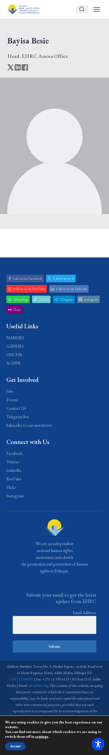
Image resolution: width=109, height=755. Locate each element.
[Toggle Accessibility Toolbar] (98, 744)
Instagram (15, 496)
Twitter (12, 462)
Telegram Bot (17, 417)
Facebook (14, 453)
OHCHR (14, 354)
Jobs (9, 391)
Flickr (11, 487)
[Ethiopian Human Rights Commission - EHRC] (22, 9)
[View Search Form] (82, 9)
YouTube (13, 479)
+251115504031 (20, 679)
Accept (15, 746)
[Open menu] (96, 9)
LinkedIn (13, 470)
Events (12, 400)
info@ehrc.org (38, 685)
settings (41, 736)
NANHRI (15, 337)
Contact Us (16, 408)
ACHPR (13, 363)
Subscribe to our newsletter (29, 425)
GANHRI (15, 346)
